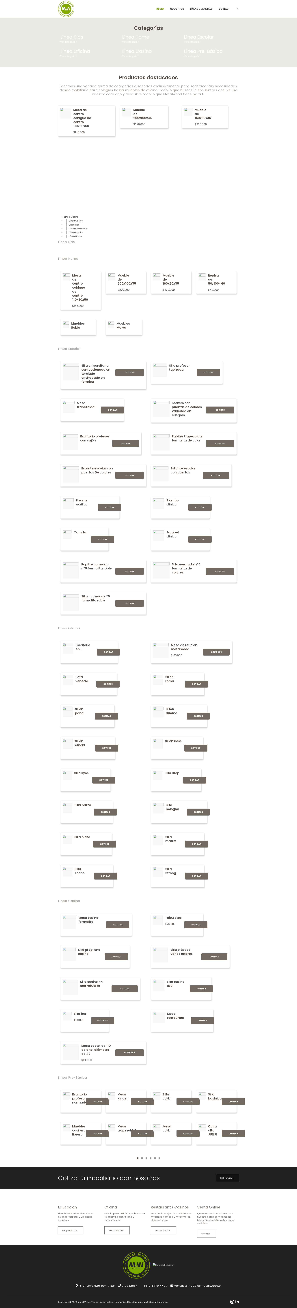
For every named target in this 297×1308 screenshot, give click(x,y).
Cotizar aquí (227, 1178)
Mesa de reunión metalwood (184, 647)
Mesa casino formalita (88, 920)
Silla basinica (215, 1096)
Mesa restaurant (175, 1016)
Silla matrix (170, 839)
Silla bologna (172, 807)
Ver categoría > (68, 41)
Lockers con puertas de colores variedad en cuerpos (187, 409)
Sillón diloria (80, 743)
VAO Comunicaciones (156, 1302)
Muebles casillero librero (79, 1130)
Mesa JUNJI (167, 1128)
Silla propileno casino (89, 952)
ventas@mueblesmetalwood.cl (198, 1286)
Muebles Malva (123, 325)
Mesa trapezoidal (86, 405)
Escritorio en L (83, 647)
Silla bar (80, 1014)
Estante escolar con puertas (183, 470)
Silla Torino (80, 871)
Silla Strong (170, 871)
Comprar (216, 652)
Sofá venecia (81, 679)
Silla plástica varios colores (181, 952)
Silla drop (172, 773)
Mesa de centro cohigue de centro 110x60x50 (82, 118)
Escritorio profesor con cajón (94, 438)
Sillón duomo (171, 711)
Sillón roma (169, 679)
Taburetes (173, 918)
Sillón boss (173, 741)
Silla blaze (82, 837)
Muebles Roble (78, 325)
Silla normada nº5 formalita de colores (186, 568)
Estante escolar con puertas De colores (97, 470)
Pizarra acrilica (82, 502)
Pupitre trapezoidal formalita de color (187, 438)
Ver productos (70, 1230)
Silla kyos (81, 773)
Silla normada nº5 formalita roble (95, 598)
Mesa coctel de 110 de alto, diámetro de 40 (96, 1050)
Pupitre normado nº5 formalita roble (96, 566)
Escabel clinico (172, 534)
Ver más (206, 1233)
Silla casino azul (175, 984)
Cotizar (129, 372)
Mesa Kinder (123, 1096)
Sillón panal (79, 711)
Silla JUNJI (167, 1096)
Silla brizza (83, 805)
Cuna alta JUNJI (212, 1130)
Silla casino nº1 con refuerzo (91, 984)
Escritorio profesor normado (79, 1098)
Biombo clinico (172, 502)
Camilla (80, 532)
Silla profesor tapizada (179, 367)
